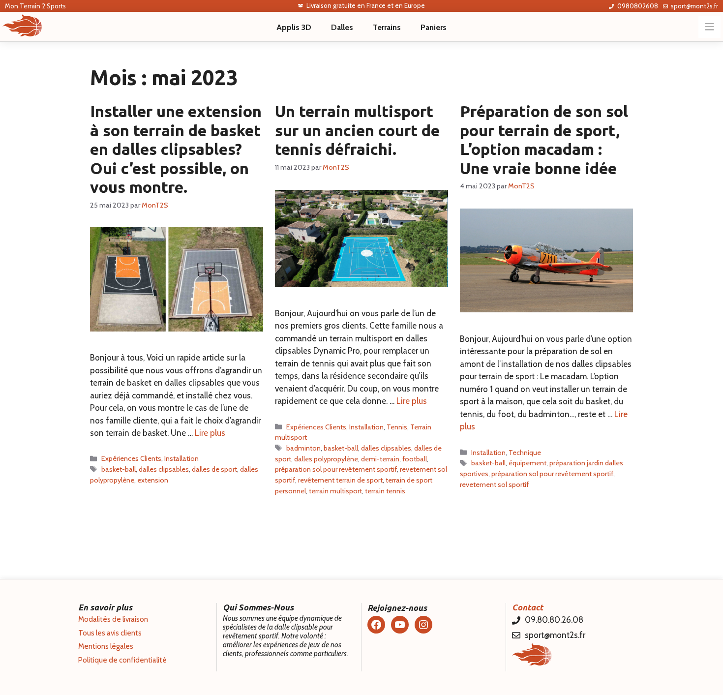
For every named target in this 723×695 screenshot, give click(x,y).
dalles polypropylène (326, 458)
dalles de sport (214, 469)
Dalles (342, 27)
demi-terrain (380, 458)
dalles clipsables (164, 469)
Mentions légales (105, 646)
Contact (527, 607)
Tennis (397, 427)
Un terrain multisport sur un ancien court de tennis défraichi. (357, 130)
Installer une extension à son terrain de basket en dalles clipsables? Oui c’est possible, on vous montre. (176, 149)
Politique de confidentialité (122, 660)
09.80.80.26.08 (554, 620)
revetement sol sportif (494, 484)
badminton (303, 448)
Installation (181, 458)
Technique (525, 452)
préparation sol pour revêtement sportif (336, 469)
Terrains (387, 27)
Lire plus (210, 433)
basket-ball (118, 469)
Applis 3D (293, 27)
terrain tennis (385, 490)
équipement (527, 462)
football (414, 458)
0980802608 (637, 6)
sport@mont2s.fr (694, 6)
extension (152, 480)
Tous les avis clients (110, 633)
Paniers (434, 27)
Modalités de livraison (113, 619)
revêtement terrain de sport (340, 480)
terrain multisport (335, 490)
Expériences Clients (131, 458)
